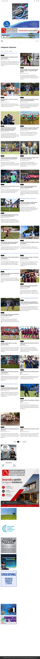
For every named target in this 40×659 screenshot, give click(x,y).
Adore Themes (34, 657)
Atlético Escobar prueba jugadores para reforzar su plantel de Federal (28, 187)
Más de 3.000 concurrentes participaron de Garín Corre (10, 429)
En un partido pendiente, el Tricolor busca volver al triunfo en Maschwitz (9, 215)
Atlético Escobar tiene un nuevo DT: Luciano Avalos (29, 429)
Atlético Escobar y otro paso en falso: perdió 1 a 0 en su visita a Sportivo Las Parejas (29, 128)
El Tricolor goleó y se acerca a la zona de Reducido (9, 100)
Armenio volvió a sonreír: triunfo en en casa (10, 186)
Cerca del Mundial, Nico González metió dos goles (29, 372)
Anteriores (14, 442)
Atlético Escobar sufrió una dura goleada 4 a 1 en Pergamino (10, 258)
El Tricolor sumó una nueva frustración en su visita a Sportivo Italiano (10, 315)
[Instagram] (36, 1)
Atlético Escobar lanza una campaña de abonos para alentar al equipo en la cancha (29, 302)
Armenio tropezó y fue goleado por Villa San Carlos (29, 401)
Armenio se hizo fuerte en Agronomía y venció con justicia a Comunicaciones (9, 158)
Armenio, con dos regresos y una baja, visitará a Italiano (9, 343)
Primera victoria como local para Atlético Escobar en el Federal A (29, 286)
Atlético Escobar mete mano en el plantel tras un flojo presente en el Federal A (9, 243)
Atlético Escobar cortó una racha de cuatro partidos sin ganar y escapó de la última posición (29, 70)
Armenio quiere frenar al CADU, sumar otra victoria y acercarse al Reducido (29, 100)
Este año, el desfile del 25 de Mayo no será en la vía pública (29, 243)
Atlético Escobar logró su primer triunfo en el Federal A (29, 343)
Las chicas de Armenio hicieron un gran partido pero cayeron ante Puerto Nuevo (9, 388)
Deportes (2, 55)
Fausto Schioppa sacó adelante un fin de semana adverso (9, 57)
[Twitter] (38, 1)
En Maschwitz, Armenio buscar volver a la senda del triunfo (10, 372)
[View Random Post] (36, 41)
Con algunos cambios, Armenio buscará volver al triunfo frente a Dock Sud (28, 203)
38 (23, 441)
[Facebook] (35, 1)
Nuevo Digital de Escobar (15, 657)
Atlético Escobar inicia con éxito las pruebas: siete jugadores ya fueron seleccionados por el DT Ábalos (8, 129)
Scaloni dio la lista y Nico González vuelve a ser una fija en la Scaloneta (29, 158)
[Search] (38, 41)
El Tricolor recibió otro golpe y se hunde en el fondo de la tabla (29, 258)
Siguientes (25, 442)
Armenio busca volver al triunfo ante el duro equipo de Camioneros (10, 274)
